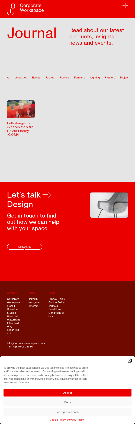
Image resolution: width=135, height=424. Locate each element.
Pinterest (33, 305)
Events (36, 77)
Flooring (64, 77)
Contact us (24, 246)
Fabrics (50, 77)
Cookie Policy (58, 419)
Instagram (34, 302)
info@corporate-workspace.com (26, 343)
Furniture (79, 77)
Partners (110, 77)
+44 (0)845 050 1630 (20, 346)
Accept (67, 392)
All (8, 77)
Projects (125, 77)
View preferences (68, 411)
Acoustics (21, 77)
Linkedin (33, 298)
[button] (129, 360)
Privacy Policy (75, 419)
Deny (67, 402)
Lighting (95, 77)
